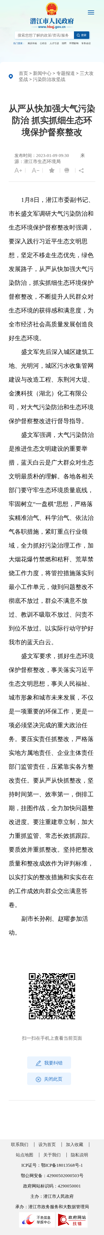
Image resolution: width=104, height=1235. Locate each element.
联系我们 (19, 1144)
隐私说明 (79, 1155)
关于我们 (52, 1155)
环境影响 (74, 43)
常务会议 (86, 43)
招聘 (64, 43)
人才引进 (54, 43)
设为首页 (47, 1144)
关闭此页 (53, 1079)
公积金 (43, 43)
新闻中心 (42, 73)
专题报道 (65, 73)
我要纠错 (53, 1062)
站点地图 (24, 1155)
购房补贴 (32, 43)
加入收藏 (74, 1144)
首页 (23, 73)
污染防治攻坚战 (49, 79)
